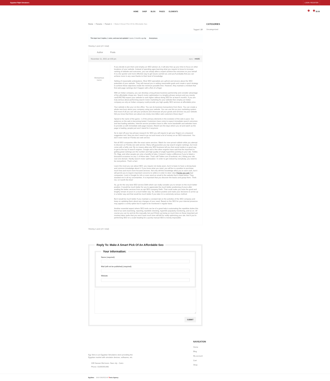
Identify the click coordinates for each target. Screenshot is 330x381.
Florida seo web (182, 173)
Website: (104, 276)
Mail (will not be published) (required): (116, 266)
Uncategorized (212, 29)
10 (201, 29)
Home (90, 24)
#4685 (197, 59)
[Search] (303, 11)
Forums (99, 24)
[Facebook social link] (297, 2)
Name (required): (108, 257)
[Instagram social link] (300, 2)
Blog (195, 351)
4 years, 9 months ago (136, 38)
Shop (195, 365)
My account (198, 356)
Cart (195, 360)
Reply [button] (191, 59)
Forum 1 (108, 24)
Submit (190, 320)
